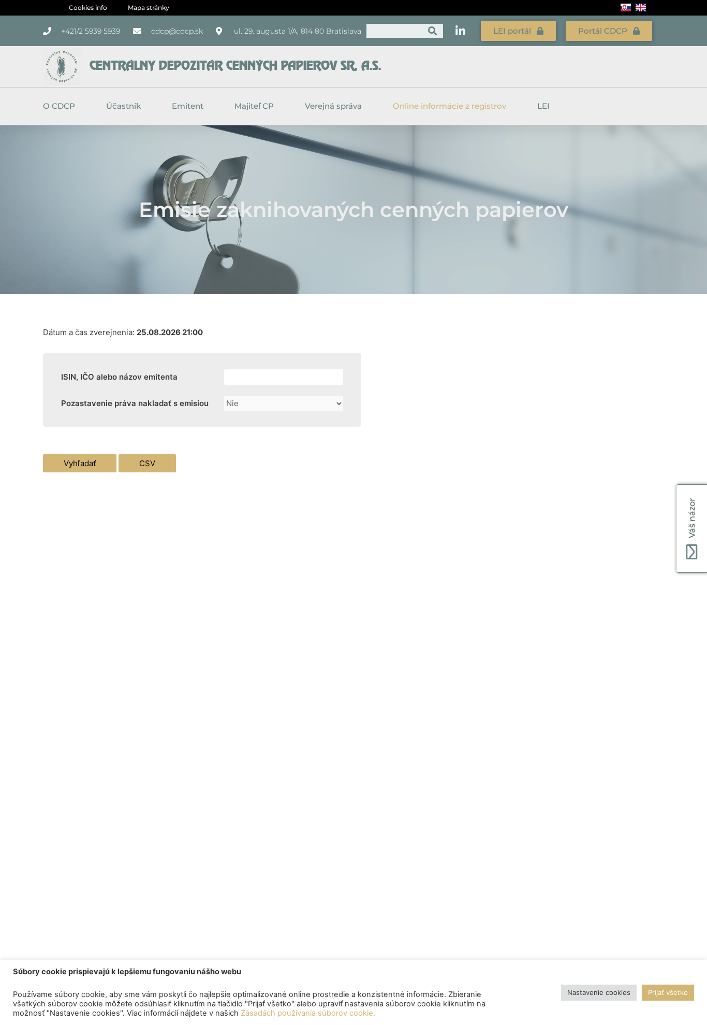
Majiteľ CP (254, 106)
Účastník (123, 106)
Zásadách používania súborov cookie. (308, 1013)
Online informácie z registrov (449, 106)
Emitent (187, 106)
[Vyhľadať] (432, 31)
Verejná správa (333, 106)
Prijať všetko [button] (668, 992)
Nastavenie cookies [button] (598, 992)
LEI (543, 106)
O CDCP (59, 106)
